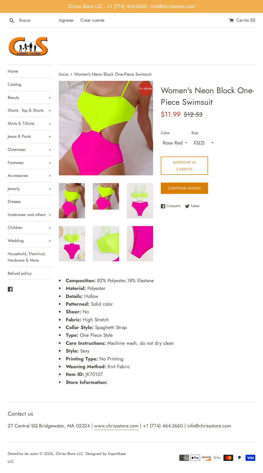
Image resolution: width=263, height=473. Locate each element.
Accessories (29, 175)
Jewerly (29, 189)
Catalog (14, 84)
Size (194, 133)
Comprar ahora (184, 188)
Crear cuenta (92, 20)
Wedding (29, 241)
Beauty (29, 97)
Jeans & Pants (29, 136)
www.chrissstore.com (116, 425)
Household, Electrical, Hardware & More (27, 257)
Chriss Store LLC (69, 454)
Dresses (14, 201)
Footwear (29, 163)
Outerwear (29, 149)
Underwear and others (29, 215)
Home (13, 71)
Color (165, 133)
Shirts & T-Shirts (29, 123)
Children (29, 227)
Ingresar (66, 20)
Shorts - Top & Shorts (29, 110)
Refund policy (20, 273)
